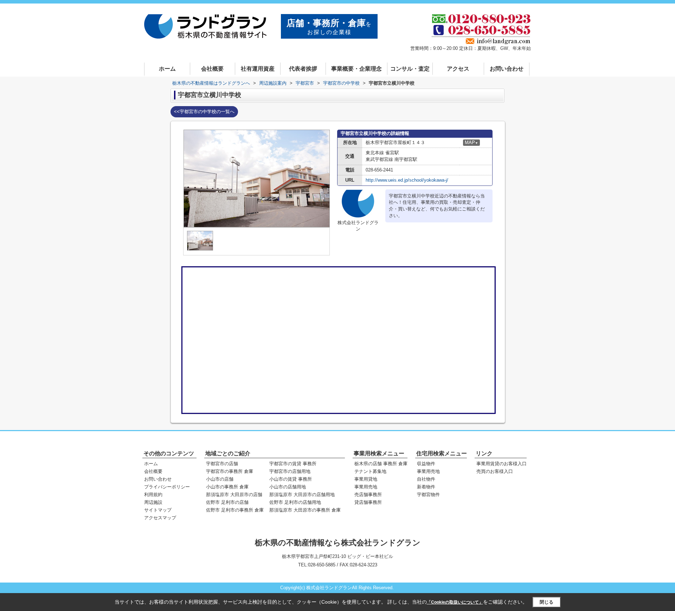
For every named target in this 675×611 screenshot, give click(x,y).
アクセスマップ (160, 517)
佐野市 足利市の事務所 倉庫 (235, 510)
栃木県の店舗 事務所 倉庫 (380, 463)
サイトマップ (158, 510)
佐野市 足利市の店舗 (227, 502)
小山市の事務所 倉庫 (227, 486)
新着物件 (426, 486)
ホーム (167, 69)
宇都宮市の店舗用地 (289, 471)
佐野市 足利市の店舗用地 (295, 502)
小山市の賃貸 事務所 (290, 479)
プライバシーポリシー (167, 486)
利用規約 (153, 494)
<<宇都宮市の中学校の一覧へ (204, 111)
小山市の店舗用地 (287, 486)
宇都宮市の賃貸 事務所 (292, 463)
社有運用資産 (258, 69)
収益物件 (426, 463)
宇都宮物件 (428, 494)
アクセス (458, 69)
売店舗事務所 (368, 494)
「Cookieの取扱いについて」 (455, 602)
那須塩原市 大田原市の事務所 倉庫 (305, 510)
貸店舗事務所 (368, 502)
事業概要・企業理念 (356, 69)
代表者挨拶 (303, 69)
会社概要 (212, 69)
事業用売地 (365, 486)
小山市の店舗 (219, 479)
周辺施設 (153, 502)
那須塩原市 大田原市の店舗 (234, 494)
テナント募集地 (370, 471)
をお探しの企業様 (329, 26)
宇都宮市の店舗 (222, 463)
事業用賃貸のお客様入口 (501, 463)
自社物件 (426, 479)
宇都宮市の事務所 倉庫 (229, 471)
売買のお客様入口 (494, 471)
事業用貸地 (365, 479)
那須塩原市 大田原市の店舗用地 (302, 494)
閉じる (546, 601)
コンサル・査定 (410, 69)
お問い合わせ (506, 69)
